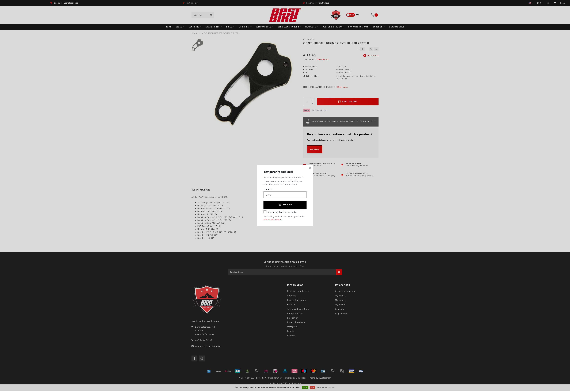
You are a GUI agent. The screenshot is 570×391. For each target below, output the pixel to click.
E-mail (267, 189)
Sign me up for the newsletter (282, 211)
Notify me (287, 204)
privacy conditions (272, 219)
